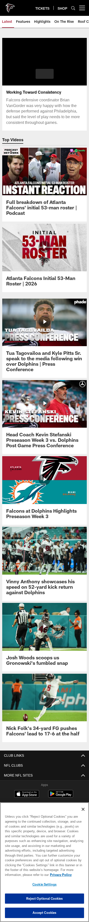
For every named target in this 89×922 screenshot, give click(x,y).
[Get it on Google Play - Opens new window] (61, 796)
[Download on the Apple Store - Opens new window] (27, 794)
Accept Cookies (45, 913)
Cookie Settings (44, 884)
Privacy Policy (21, 875)
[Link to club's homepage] (10, 6)
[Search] (73, 8)
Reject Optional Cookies (44, 898)
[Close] (83, 809)
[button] (44, 74)
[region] (44, 862)
